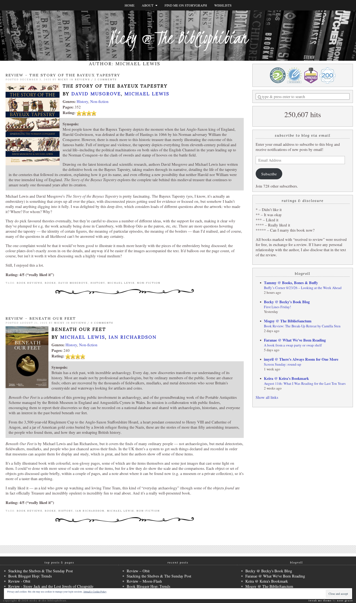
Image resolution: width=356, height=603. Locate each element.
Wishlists (223, 5)
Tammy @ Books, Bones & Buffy (291, 282)
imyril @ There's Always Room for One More (301, 359)
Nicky (63, 79)
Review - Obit (19, 581)
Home (130, 5)
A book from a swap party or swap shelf (293, 345)
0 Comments (102, 322)
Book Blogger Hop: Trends (30, 576)
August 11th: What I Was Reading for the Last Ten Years (305, 383)
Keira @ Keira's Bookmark (286, 378)
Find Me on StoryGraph (186, 5)
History (82, 101)
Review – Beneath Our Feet (41, 318)
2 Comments (106, 79)
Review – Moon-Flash (144, 581)
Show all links (267, 397)
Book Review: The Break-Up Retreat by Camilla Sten (302, 326)
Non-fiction (99, 101)
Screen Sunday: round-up (282, 364)
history (97, 282)
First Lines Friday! (277, 306)
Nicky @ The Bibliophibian (178, 37)
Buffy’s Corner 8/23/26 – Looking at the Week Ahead (303, 287)
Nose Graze (345, 600)
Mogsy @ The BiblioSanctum (288, 321)
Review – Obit (138, 570)
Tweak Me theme (320, 600)
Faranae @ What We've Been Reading (295, 340)
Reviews (82, 79)
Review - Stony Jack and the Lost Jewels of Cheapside (50, 586)
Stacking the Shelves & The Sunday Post (40, 570)
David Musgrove (96, 94)
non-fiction (148, 282)
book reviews (29, 282)
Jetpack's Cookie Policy (95, 591)
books (50, 282)
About (148, 5)
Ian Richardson (133, 337)
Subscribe (269, 173)
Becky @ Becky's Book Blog (287, 301)
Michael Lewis (146, 94)
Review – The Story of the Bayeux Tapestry (63, 75)
